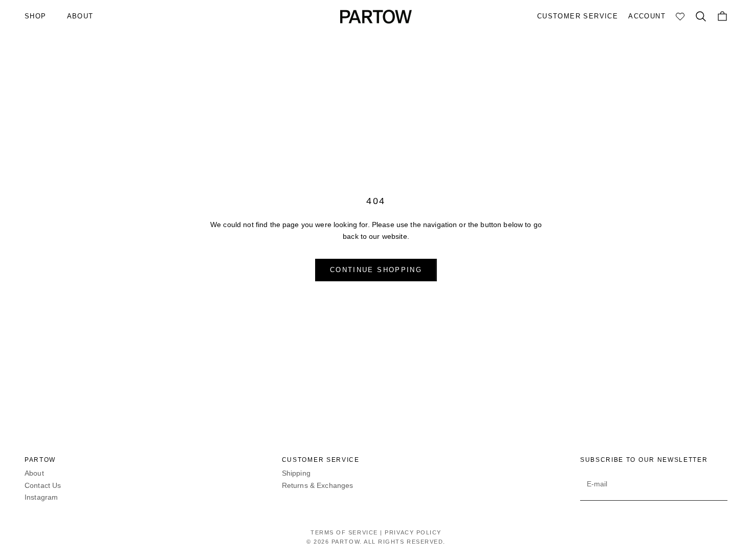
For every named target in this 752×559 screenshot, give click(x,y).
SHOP (36, 16)
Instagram (41, 497)
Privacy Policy (413, 532)
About (34, 473)
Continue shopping (376, 270)
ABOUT (80, 16)
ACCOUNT (647, 16)
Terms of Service (344, 532)
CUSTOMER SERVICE (577, 16)
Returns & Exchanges (317, 485)
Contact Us (43, 485)
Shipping (296, 473)
